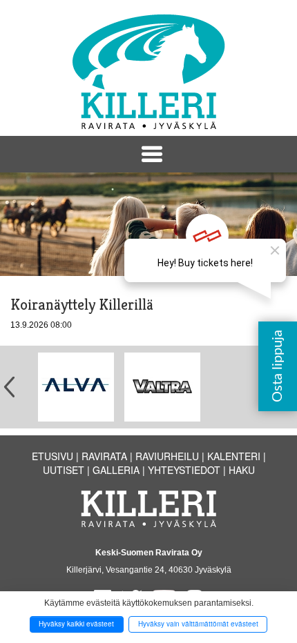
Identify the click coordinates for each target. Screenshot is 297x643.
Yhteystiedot (184, 470)
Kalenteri (233, 456)
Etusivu (52, 456)
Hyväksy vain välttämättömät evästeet (198, 624)
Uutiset (63, 470)
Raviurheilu (167, 456)
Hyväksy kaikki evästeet (76, 624)
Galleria (116, 470)
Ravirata (104, 456)
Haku (242, 470)
